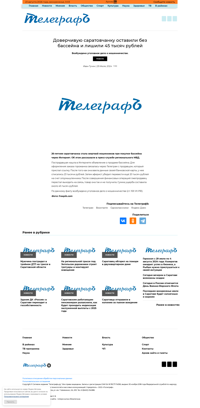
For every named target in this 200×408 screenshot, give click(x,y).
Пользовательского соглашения (16, 397)
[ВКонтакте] (124, 221)
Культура (113, 5)
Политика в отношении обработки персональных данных (47, 378)
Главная (33, 5)
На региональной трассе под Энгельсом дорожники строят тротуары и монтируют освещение (79, 265)
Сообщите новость (164, 2)
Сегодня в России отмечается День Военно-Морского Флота (161, 284)
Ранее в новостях (168, 304)
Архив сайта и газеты (155, 353)
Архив (109, 1)
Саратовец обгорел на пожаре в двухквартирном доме (120, 263)
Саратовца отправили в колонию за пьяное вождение (119, 301)
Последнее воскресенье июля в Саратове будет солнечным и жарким (160, 294)
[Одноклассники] (134, 221)
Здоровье (139, 5)
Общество (87, 5)
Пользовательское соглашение (36, 381)
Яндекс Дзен (138, 208)
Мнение (60, 5)
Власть (73, 5)
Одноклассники (119, 208)
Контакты (147, 348)
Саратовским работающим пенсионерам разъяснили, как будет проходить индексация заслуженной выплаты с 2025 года (79, 305)
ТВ (149, 5)
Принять (10, 402)
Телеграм (88, 208)
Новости (47, 5)
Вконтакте (102, 208)
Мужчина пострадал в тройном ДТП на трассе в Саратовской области (35, 264)
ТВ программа (30, 348)
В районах (161, 5)
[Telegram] (144, 221)
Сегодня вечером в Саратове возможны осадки (160, 276)
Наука (126, 5)
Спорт (100, 5)
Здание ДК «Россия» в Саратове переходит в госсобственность (33, 302)
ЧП (103, 348)
